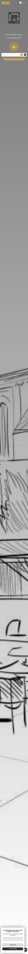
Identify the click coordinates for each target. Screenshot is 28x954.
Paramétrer (13, 944)
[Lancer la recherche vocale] (14, 46)
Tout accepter (13, 948)
